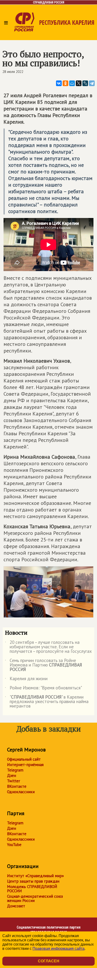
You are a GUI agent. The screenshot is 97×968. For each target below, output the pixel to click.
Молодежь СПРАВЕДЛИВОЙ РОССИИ (32, 888)
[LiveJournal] (85, 83)
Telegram (15, 770)
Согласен (48, 961)
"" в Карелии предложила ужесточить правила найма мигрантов (47, 702)
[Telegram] (92, 83)
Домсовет (16, 906)
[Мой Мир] (72, 83)
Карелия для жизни (26, 679)
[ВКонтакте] (59, 83)
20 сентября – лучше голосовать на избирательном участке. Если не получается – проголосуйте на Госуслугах (48, 647)
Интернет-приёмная (25, 765)
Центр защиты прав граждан (33, 881)
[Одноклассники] (65, 83)
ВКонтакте (16, 786)
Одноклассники (21, 792)
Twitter (13, 781)
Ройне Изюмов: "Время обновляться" (43, 689)
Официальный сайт (24, 759)
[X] (78, 83)
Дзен (11, 775)
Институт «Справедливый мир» (35, 876)
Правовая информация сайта (58, 949)
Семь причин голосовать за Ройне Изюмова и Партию (43, 665)
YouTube (14, 844)
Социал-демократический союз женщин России (35, 898)
